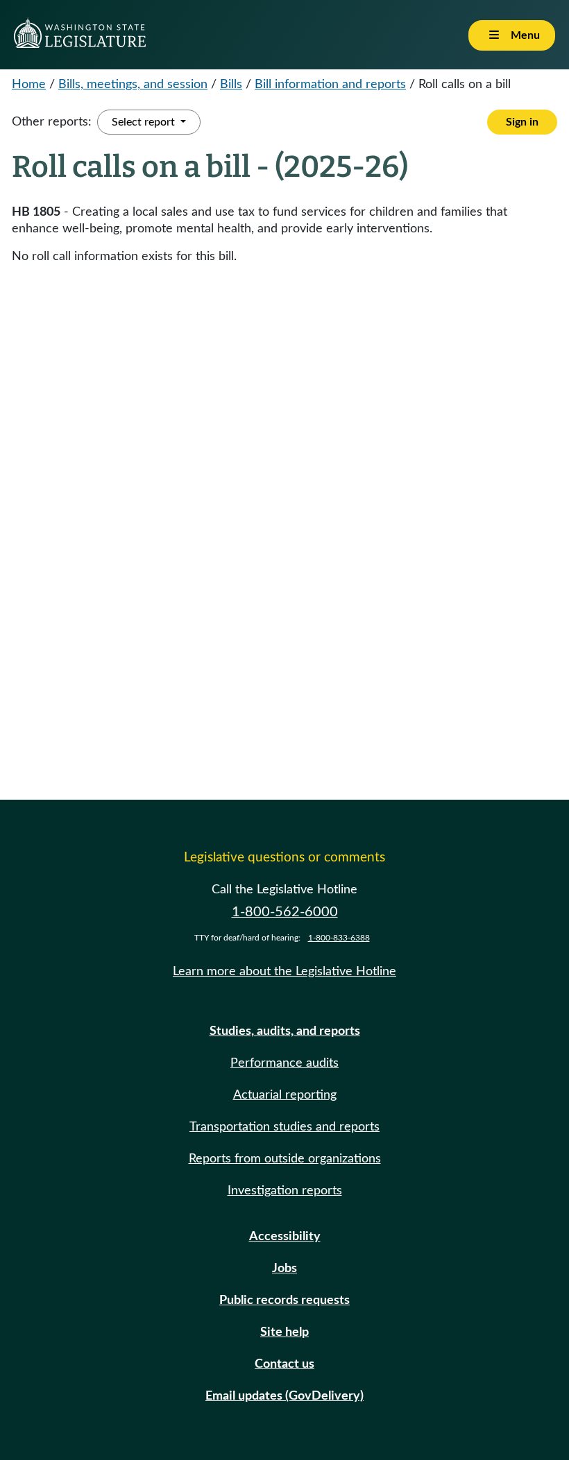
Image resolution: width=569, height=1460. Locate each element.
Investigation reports (285, 1191)
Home (29, 84)
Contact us (284, 1364)
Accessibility (285, 1236)
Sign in (522, 122)
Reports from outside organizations (285, 1159)
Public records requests (284, 1300)
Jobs (284, 1268)
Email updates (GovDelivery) (284, 1396)
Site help (284, 1332)
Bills (231, 84)
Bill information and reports (330, 84)
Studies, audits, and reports (285, 1031)
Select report (145, 122)
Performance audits (284, 1063)
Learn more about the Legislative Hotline (284, 971)
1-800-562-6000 (285, 912)
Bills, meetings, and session (132, 84)
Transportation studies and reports (284, 1127)
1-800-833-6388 (339, 938)
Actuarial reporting (285, 1095)
